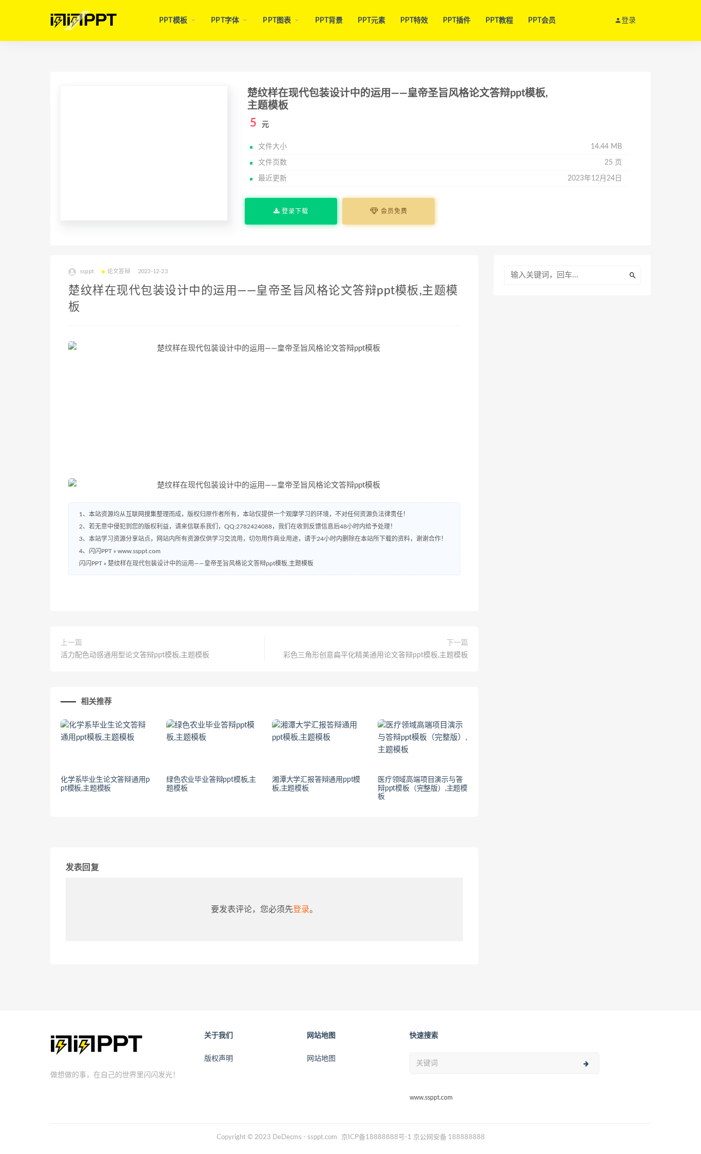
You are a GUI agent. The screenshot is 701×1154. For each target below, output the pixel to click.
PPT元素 (372, 20)
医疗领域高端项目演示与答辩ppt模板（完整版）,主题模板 (423, 788)
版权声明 (218, 1058)
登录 (301, 909)
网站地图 (321, 1058)
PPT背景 (329, 20)
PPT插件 (457, 20)
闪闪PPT (90, 563)
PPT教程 (499, 20)
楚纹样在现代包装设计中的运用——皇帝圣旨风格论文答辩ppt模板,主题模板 (211, 563)
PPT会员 (542, 20)
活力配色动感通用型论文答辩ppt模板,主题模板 (135, 655)
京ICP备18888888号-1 (376, 1137)
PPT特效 (414, 20)
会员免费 (393, 211)
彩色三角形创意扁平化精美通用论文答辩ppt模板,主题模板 (375, 655)
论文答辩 (118, 271)
